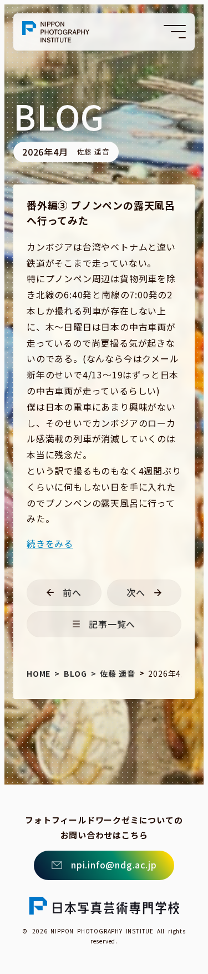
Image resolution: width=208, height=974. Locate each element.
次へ (135, 592)
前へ (72, 592)
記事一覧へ (112, 624)
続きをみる (50, 543)
